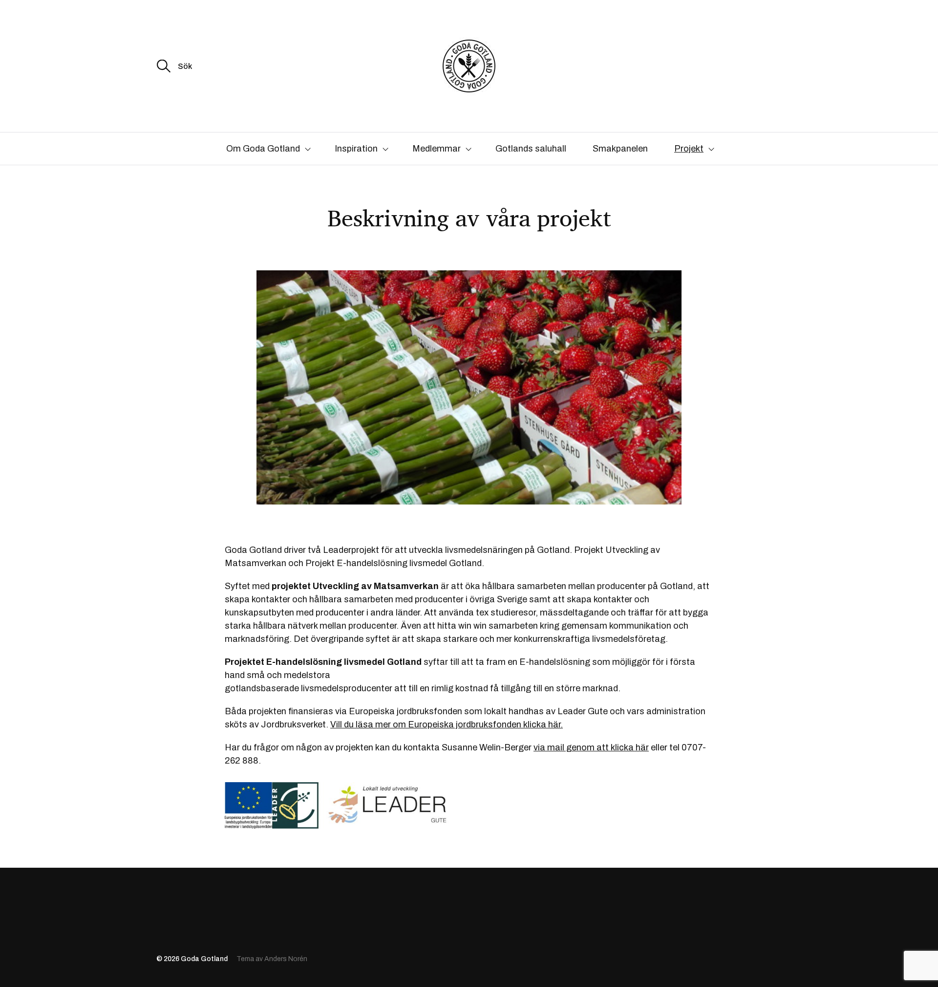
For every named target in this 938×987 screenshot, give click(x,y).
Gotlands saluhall (530, 149)
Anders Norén (285, 959)
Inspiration (356, 149)
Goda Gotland (204, 959)
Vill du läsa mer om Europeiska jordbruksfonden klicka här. (446, 724)
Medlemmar (436, 149)
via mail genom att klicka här (591, 747)
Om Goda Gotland (263, 149)
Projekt (689, 149)
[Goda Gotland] (469, 66)
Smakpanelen (620, 149)
